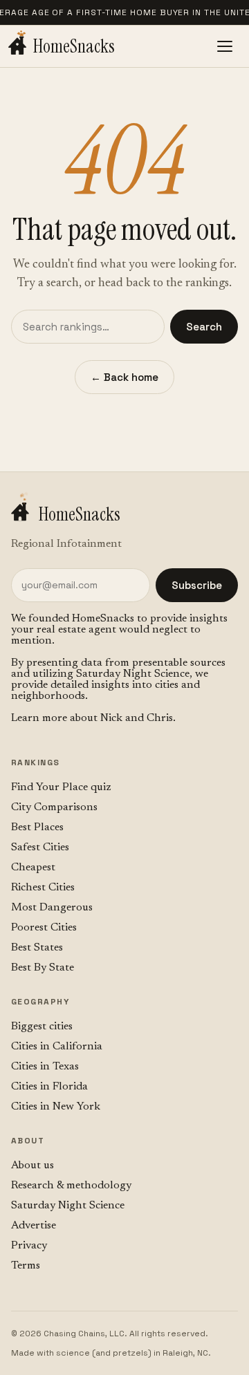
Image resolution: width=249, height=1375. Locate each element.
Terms (25, 1265)
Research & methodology (71, 1185)
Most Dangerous (52, 907)
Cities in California (56, 1046)
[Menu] (225, 46)
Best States (37, 947)
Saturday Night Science (133, 674)
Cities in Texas (45, 1066)
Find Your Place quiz (61, 787)
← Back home (124, 377)
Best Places (37, 827)
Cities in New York (55, 1106)
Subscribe (197, 585)
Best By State (42, 967)
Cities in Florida (49, 1086)
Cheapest (33, 867)
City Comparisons (54, 807)
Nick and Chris (136, 718)
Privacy (29, 1245)
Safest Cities (40, 847)
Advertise (33, 1225)
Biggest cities (42, 1026)
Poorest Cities (44, 927)
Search (204, 326)
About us (32, 1165)
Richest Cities (43, 887)
